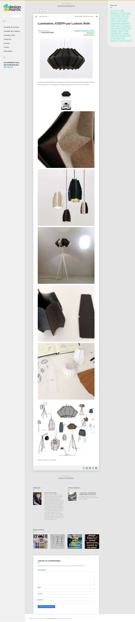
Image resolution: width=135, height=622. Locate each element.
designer (124, 21)
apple (122, 11)
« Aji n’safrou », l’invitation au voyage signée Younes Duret (87, 493)
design (119, 21)
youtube (122, 41)
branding (117, 16)
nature (120, 33)
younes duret (114, 41)
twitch (128, 36)
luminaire (77, 31)
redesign (126, 33)
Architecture (114, 13)
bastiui (128, 13)
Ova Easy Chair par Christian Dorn (66, 6)
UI (111, 38)
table (112, 36)
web (123, 38)
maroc (129, 28)
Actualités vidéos (9, 35)
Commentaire (42, 570)
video (118, 38)
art (120, 13)
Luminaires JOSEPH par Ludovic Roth (64, 23)
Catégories (7, 39)
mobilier (126, 31)
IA (121, 26)
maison (124, 28)
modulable (90, 33)
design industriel (115, 23)
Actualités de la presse (11, 27)
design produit (125, 23)
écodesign (128, 41)
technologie (122, 36)
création (113, 21)
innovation (127, 26)
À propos (7, 43)
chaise (123, 16)
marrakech (114, 31)
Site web (40, 600)
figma (118, 26)
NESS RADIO (8, 51)
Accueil (35, 11)
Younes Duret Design (47, 32)
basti (123, 13)
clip (127, 16)
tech (116, 36)
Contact (6, 47)
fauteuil (113, 26)
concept (120, 18)
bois (112, 16)
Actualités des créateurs (12, 31)
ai (118, 11)
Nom (39, 587)
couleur (84, 31)
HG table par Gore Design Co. (66, 478)
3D (111, 11)
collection (113, 18)
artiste (91, 31)
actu (115, 11)
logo (112, 28)
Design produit (44, 11)
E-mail (40, 593)
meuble (120, 31)
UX (114, 38)
